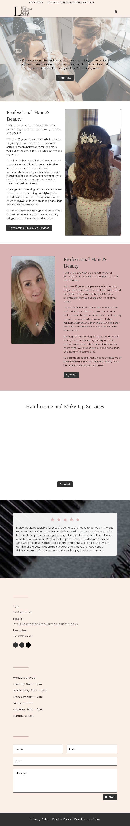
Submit (109, 797)
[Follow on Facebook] (15, 645)
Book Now (65, 78)
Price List (65, 484)
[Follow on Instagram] (21, 645)
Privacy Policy (40, 819)
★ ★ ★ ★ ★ (65, 519)
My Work (71, 375)
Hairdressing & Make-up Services (29, 228)
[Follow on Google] (28, 645)
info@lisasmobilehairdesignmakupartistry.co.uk (45, 624)
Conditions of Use (87, 819)
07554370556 (36, 2)
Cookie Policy (62, 819)
